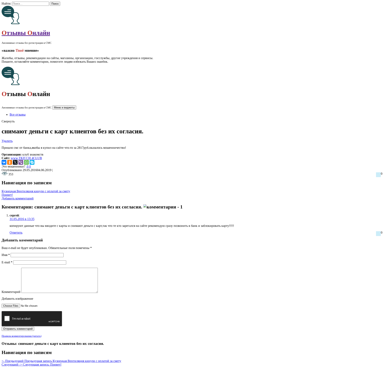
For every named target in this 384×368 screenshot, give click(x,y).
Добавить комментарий (18, 198)
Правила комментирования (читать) (21, 335)
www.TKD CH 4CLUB (26, 158)
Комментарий (11, 292)
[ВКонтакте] (4, 162)
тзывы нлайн (26, 32)
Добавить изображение (17, 298)
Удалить (7, 141)
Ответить (16, 232)
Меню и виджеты (64, 107)
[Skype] (32, 162)
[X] (15, 162)
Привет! (7, 194)
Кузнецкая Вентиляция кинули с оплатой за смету (36, 191)
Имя (6, 255)
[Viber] (20, 162)
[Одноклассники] (9, 162)
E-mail (7, 262)
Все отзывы (18, 114)
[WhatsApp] (26, 162)
